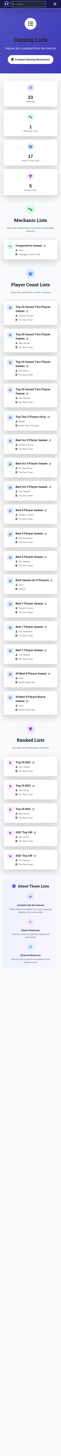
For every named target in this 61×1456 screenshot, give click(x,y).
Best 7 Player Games (30, 603)
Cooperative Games (29, 245)
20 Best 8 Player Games (31, 673)
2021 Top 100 (24, 832)
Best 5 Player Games (29, 510)
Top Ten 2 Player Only (31, 416)
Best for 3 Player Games (32, 440)
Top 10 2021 (23, 762)
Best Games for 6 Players (32, 580)
